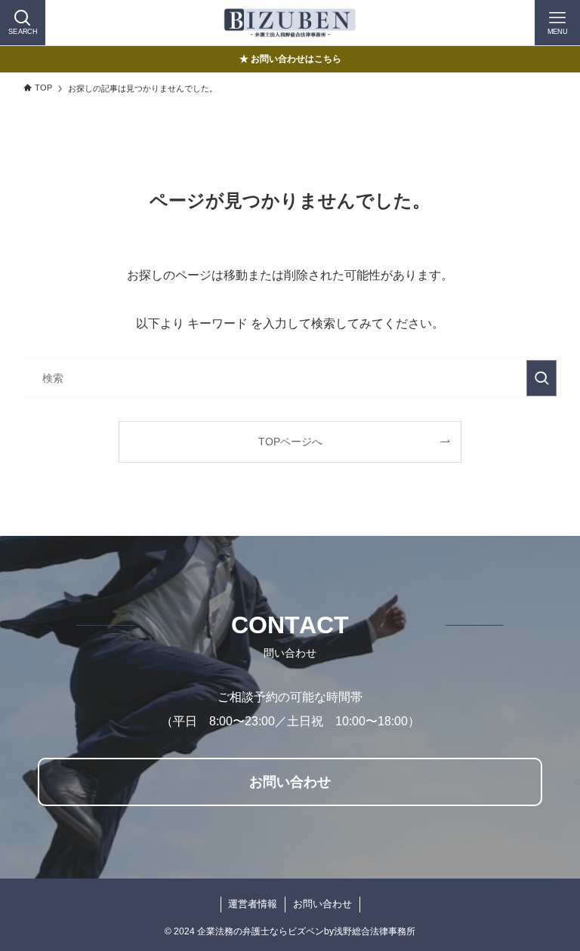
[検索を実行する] (541, 378)
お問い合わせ (322, 903)
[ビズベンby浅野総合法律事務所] (290, 22)
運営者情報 (252, 903)
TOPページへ (290, 441)
